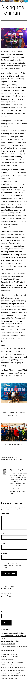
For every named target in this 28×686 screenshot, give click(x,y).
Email (3, 543)
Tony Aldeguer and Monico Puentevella (14, 646)
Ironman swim (12, 654)
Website (4, 553)
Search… (4, 612)
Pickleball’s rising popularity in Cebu (12, 633)
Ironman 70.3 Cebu (16, 459)
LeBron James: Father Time (10, 641)
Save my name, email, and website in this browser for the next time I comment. (15, 565)
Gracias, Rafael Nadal (8, 644)
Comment (5, 513)
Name (3, 533)
